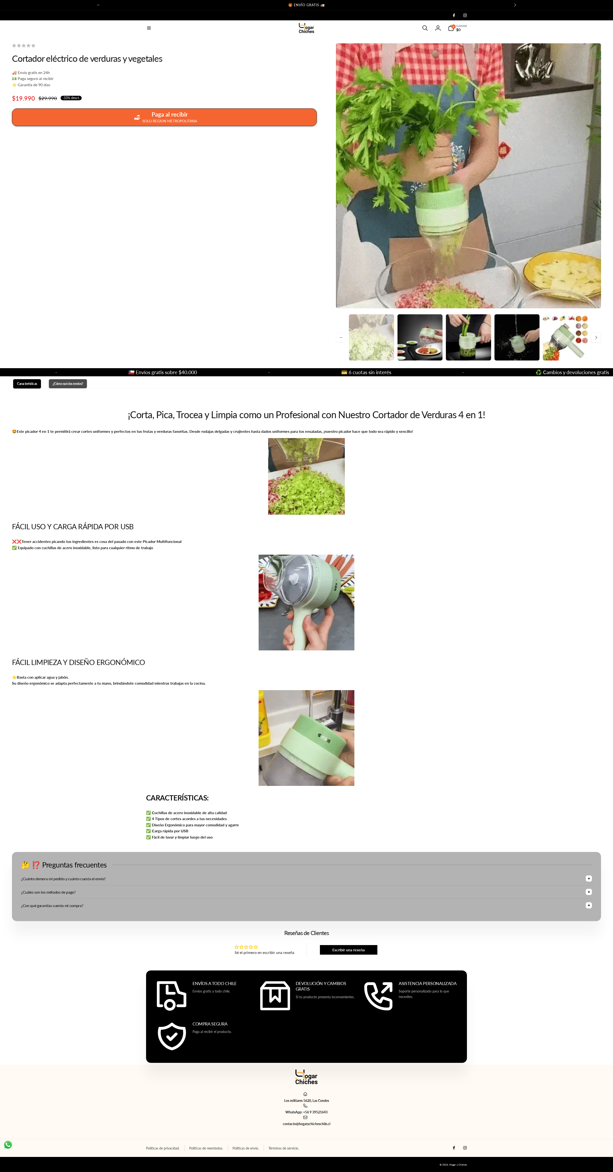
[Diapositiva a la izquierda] (98, 5)
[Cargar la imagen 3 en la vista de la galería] (468, 337)
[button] (149, 28)
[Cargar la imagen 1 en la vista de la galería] (371, 337)
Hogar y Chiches (458, 1164)
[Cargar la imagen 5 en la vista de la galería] (565, 337)
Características (27, 384)
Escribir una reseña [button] (348, 949)
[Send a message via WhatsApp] (8, 1144)
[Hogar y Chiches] (306, 1082)
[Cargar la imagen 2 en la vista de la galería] (420, 337)
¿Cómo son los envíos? (68, 384)
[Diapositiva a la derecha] (515, 5)
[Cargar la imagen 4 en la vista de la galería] (517, 337)
